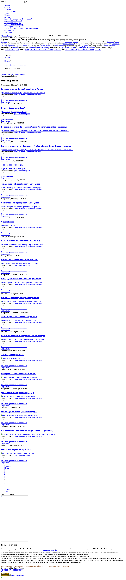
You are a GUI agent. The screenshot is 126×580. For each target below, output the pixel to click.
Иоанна (42, 46)
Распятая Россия (7, 221)
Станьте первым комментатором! (14, 100)
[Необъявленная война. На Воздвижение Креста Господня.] (24, 339)
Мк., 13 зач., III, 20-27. (53, 50)
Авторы (7, 17)
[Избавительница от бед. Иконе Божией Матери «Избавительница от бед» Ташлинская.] (35, 131)
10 (5, 487)
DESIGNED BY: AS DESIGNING (12, 570)
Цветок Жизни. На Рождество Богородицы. (17, 392)
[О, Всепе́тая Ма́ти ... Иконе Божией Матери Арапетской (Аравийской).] (28, 434)
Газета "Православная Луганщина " (18, 19)
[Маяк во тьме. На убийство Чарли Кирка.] (17, 453)
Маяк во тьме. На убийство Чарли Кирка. (16, 449)
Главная (7, 5)
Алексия (15, 48)
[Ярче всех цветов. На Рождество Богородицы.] (19, 415)
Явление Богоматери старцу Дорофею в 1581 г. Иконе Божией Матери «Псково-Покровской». (36, 146)
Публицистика (10, 11)
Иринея (3, 46)
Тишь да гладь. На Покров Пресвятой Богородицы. (20, 184)
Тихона (66, 44)
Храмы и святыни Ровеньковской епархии (21, 29)
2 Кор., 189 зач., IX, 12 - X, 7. (35, 50)
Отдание (4, 42)
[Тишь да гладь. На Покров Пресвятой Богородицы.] (21, 188)
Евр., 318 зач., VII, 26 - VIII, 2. (75, 50)
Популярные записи (12, 27)
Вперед (7, 489)
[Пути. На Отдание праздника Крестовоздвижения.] (21, 302)
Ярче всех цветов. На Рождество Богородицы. (19, 411)
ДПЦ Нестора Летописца (14, 25)
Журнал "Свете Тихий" (13, 21)
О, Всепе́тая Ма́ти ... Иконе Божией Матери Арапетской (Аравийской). (27, 430)
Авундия (10, 46)
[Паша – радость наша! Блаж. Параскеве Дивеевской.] (22, 283)
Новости (7, 9)
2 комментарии (7, 119)
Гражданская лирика (22, 114)
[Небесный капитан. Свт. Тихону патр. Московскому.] (22, 245)
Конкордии (23, 46)
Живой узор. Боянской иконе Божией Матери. (18, 373)
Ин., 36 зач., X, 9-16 (12, 50)
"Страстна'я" (65, 48)
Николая (106, 46)
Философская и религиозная (15, 65)
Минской (39, 48)
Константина (59, 46)
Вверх (3, 572)
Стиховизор (9, 30)
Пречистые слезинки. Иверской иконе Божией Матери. (22, 89)
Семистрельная (83, 48)
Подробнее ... (5, 102)
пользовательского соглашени (107, 558)
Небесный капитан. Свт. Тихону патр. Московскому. (20, 240)
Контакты (8, 32)
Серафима (84, 46)
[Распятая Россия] (8, 226)
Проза (6, 13)
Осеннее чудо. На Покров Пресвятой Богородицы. (20, 202)
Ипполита (115, 44)
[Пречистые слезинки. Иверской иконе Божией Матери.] (23, 93)
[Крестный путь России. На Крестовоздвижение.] (20, 321)
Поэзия (7, 15)
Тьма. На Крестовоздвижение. (12, 354)
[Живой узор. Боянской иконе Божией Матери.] (19, 377)
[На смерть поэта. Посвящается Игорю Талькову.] (20, 264)
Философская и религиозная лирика (28, 95)
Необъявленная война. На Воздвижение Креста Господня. (23, 335)
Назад (6, 468)
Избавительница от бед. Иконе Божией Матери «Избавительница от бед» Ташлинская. (34, 127)
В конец (7, 491)
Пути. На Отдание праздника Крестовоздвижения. (20, 297)
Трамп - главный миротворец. (12, 164)
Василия (32, 48)
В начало (7, 466)
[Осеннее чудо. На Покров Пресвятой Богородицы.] (21, 207)
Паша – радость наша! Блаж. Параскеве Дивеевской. (21, 278)
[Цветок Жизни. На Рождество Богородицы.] (18, 396)
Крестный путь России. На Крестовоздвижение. (19, 316)
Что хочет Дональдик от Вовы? (13, 108)
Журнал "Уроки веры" (12, 23)
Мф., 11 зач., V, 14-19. (93, 50)
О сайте (7, 7)
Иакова (112, 46)
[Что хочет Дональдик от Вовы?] (13, 112)
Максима (68, 42)
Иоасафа (49, 46)
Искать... (4, 2)
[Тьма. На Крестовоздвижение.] (13, 358)
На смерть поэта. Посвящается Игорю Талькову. (19, 259)
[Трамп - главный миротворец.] (13, 169)
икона (75, 42)
